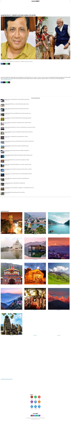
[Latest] (35, 397)
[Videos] (39, 397)
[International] (35, 406)
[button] (2, 64)
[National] (32, 406)
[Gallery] (32, 401)
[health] (39, 406)
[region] (35, 8)
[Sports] (35, 401)
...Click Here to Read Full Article (6, 79)
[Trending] (32, 397)
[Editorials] (39, 401)
